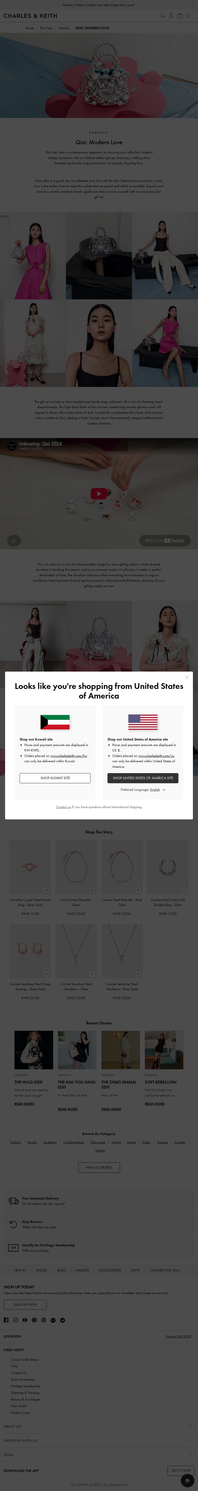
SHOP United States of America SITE (143, 778)
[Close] (187, 677)
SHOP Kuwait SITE (55, 778)
